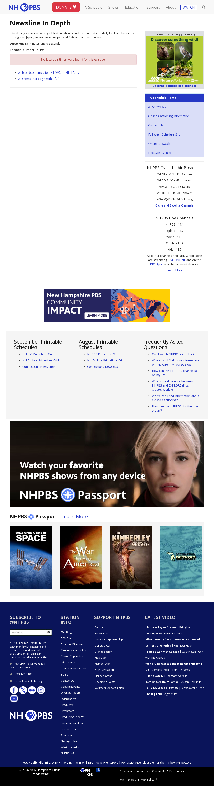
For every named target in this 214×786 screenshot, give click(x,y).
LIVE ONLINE (177, 260)
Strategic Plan (69, 741)
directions (25, 667)
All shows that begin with (38, 79)
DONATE (64, 7)
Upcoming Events (105, 682)
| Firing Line (168, 627)
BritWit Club (102, 633)
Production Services (72, 717)
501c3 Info (67, 638)
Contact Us (155, 125)
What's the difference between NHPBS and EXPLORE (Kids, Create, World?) (172, 385)
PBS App (156, 264)
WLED (68, 762)
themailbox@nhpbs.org (28, 681)
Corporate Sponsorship (109, 639)
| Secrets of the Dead (174, 688)
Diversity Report (70, 693)
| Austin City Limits (173, 682)
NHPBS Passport (104, 670)
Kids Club (100, 657)
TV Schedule (92, 7)
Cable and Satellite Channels (174, 205)
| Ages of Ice (161, 694)
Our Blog (66, 632)
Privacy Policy (146, 779)
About (171, 7)
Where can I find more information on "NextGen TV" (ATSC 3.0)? (175, 362)
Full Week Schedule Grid (164, 134)
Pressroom (67, 711)
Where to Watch (159, 144)
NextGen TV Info (159, 153)
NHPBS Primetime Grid (38, 354)
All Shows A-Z (157, 107)
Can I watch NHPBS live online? (173, 354)
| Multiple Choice (163, 633)
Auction (99, 627)
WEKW (80, 762)
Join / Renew (127, 779)
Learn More (174, 270)
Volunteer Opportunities (109, 688)
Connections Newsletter (38, 367)
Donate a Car (102, 645)
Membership (102, 664)
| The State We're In (166, 676)
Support (153, 7)
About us (142, 771)
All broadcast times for (54, 73)
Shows (113, 7)
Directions (175, 771)
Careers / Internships (73, 650)
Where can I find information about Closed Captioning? (175, 398)
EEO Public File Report (103, 762)
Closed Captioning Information (169, 116)
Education (132, 7)
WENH (56, 762)
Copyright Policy (70, 686)
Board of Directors (72, 644)
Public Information (72, 723)
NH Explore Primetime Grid (40, 360)
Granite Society (103, 651)
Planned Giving (103, 676)
